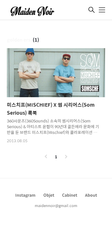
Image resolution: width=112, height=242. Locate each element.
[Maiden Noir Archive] (35, 10)
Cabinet (69, 195)
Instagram (25, 195)
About (91, 195)
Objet (48, 195)
